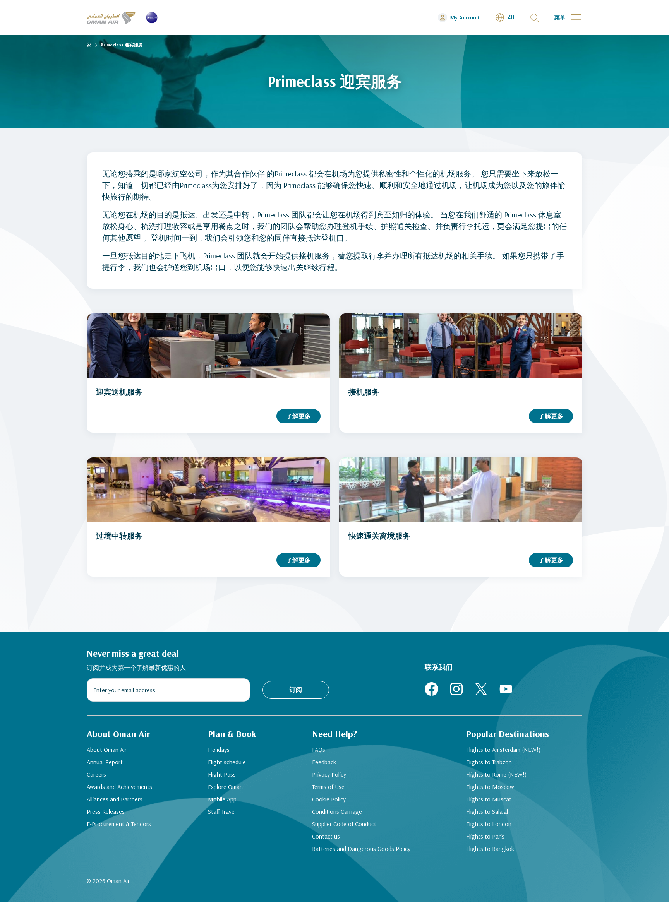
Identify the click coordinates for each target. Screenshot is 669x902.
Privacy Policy (329, 774)
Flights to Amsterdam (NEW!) (503, 749)
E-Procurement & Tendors (119, 824)
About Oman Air (107, 749)
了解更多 (298, 416)
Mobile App (222, 799)
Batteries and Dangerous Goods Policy (361, 848)
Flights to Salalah (488, 811)
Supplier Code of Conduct (344, 824)
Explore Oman (225, 787)
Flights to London (488, 824)
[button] (504, 17)
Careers (96, 774)
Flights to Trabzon (489, 762)
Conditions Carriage (337, 811)
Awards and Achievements (119, 787)
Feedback (324, 762)
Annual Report (105, 762)
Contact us (326, 836)
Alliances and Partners (114, 799)
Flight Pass (222, 774)
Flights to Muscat (488, 799)
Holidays (219, 749)
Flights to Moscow (490, 787)
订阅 (296, 689)
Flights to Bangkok (490, 848)
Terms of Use (328, 787)
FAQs (318, 749)
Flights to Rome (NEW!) (496, 774)
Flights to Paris (485, 836)
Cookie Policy (329, 799)
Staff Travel (222, 811)
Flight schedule (227, 762)
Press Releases (106, 811)
